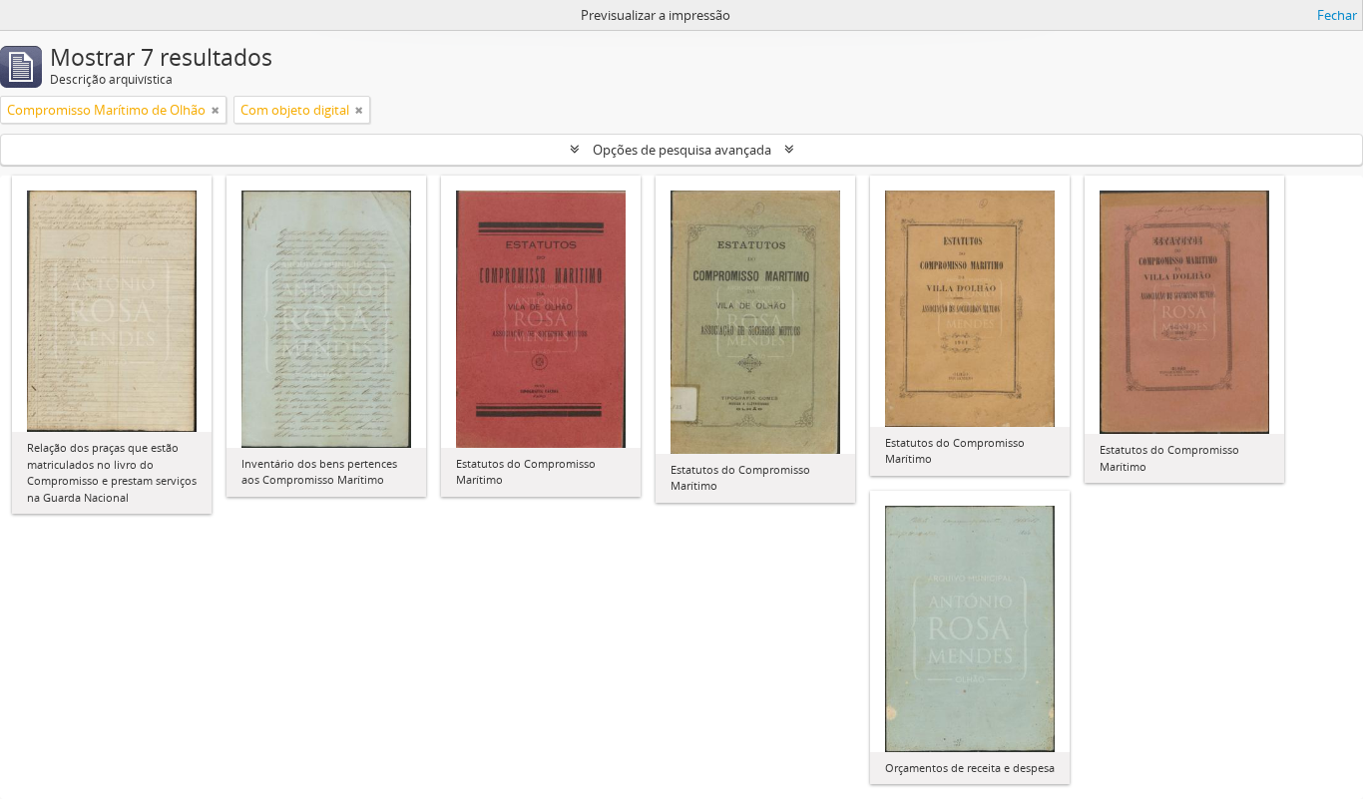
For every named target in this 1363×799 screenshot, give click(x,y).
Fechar (1337, 15)
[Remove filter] (216, 110)
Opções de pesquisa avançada (682, 150)
